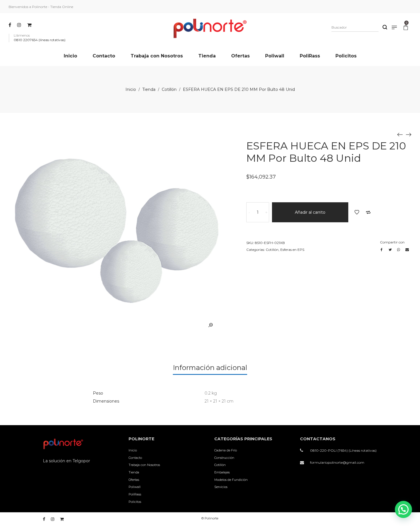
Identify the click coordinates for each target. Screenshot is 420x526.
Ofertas (134, 480)
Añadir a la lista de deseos (357, 212)
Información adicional (210, 367)
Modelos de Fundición (231, 480)
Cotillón (169, 89)
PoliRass (135, 494)
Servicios (220, 487)
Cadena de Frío (225, 450)
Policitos (135, 502)
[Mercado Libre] (30, 24)
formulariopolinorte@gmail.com (337, 462)
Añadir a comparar (368, 212)
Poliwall (135, 487)
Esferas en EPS (292, 249)
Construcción (224, 458)
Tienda (148, 89)
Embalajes (222, 472)
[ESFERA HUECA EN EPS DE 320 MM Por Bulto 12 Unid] (408, 134)
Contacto (135, 458)
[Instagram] (20, 24)
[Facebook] (11, 24)
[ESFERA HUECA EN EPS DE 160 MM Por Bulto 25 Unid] (400, 134)
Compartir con (392, 242)
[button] (403, 509)
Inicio (130, 89)
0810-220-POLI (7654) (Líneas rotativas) (343, 450)
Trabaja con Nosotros (144, 465)
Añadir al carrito (310, 212)
